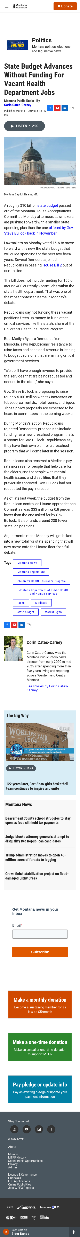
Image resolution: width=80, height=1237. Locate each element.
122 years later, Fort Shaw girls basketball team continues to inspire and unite (37, 786)
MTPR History (17, 1157)
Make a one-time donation (40, 1042)
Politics (42, 40)
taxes (21, 602)
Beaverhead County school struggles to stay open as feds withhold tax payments (38, 820)
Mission (13, 1154)
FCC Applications (19, 1181)
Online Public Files (19, 1184)
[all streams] (74, 1232)
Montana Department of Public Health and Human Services (43, 592)
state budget (47, 205)
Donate (67, 6)
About (12, 1146)
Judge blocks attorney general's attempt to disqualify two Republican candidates (37, 838)
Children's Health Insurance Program (41, 581)
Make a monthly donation (40, 1000)
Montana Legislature (31, 572)
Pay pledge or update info (40, 1085)
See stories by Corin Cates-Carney (47, 688)
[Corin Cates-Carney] (13, 648)
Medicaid (41, 602)
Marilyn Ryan (53, 612)
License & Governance (22, 1174)
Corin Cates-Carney (17, 105)
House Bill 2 (52, 265)
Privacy (13, 1164)
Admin (12, 1167)
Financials (14, 1178)
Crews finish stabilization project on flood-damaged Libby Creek (37, 875)
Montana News (27, 562)
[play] (6, 1232)
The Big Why (17, 715)
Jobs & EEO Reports (21, 1187)
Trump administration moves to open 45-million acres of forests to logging (35, 857)
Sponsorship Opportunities (25, 1160)
